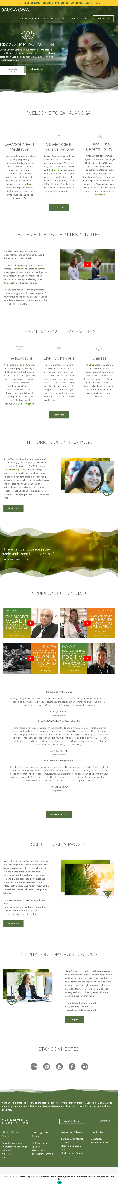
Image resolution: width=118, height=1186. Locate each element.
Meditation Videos (100, 1142)
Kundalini (7, 283)
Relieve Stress (58, 18)
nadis (37, 269)
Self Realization (39, 1143)
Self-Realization (54, 170)
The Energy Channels (42, 1154)
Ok (60, 1182)
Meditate (75, 18)
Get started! (99, 194)
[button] (103, 18)
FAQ (4, 1157)
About (21, 18)
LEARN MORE (93, 3)
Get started (96, 1139)
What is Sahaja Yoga (12, 1143)
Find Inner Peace (37, 18)
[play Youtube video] (87, 264)
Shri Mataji (14, 469)
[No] (115, 1180)
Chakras (93, 365)
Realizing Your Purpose (72, 1153)
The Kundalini (38, 1150)
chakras (16, 269)
